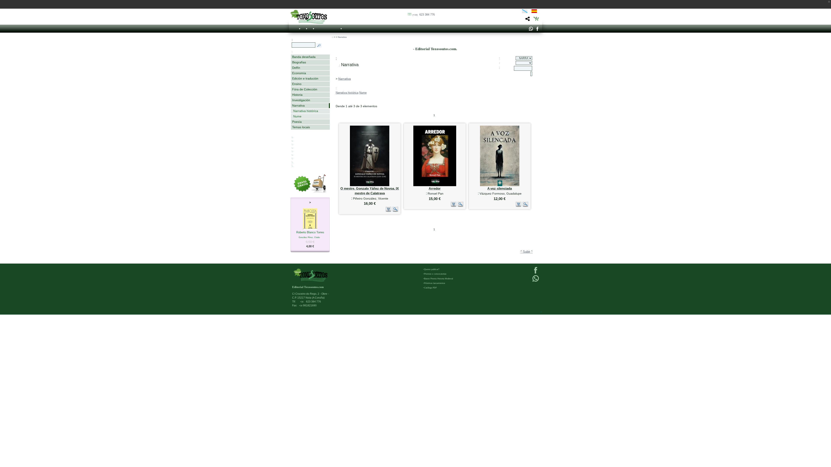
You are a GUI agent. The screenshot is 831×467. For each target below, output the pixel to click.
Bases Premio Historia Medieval (438, 279)
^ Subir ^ (526, 251)
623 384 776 (423, 14)
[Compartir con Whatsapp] (530, 30)
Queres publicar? (431, 269)
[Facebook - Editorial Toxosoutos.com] (537, 30)
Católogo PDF (430, 288)
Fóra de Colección (304, 89)
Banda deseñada (304, 57)
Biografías (299, 62)
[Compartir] (527, 20)
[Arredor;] (434, 185)
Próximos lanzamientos (434, 283)
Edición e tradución (305, 78)
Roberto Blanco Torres (310, 239)
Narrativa (298, 105)
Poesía (297, 121)
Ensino (296, 84)
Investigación (301, 100)
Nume (297, 116)
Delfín (296, 67)
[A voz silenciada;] (499, 185)
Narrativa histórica (305, 111)
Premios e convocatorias (435, 274)
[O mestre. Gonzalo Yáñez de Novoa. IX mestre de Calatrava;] (369, 185)
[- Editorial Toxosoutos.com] (308, 16)
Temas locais (301, 127)
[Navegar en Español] (535, 12)
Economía (299, 73)
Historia (297, 94)
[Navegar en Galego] (524, 12)
